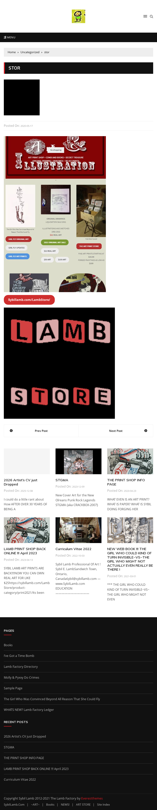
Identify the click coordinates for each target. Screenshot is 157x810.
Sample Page (13, 688)
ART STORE (83, 804)
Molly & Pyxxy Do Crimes (21, 677)
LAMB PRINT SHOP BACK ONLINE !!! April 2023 (25, 551)
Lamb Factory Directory (21, 667)
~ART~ (35, 804)
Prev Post (41, 431)
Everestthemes (92, 798)
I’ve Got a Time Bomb (19, 656)
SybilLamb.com (14, 804)
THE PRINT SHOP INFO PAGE (126, 482)
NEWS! (65, 804)
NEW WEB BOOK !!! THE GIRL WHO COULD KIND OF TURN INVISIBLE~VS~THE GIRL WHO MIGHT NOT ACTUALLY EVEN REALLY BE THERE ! (130, 559)
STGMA (62, 480)
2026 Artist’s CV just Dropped (20, 482)
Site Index (103, 804)
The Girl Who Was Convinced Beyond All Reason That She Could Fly (52, 699)
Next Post (116, 431)
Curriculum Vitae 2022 (74, 549)
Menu (10, 37)
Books (8, 645)
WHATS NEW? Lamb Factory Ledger (29, 710)
